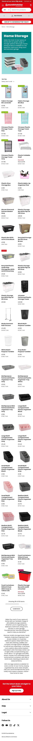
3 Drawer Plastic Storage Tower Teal (24, 129)
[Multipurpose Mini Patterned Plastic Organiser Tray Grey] (8, 397)
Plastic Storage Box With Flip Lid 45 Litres (24, 267)
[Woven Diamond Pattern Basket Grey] (8, 200)
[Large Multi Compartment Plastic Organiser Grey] (8, 427)
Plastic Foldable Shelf (24, 156)
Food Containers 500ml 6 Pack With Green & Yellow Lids (7, 588)
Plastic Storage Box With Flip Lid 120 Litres (24, 211)
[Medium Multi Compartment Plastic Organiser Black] (25, 516)
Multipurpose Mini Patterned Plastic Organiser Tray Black (8, 558)
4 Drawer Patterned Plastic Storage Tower (24, 297)
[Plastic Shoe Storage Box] (8, 174)
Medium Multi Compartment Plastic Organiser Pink (7, 528)
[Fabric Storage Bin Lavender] (8, 92)
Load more (16, 609)
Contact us (27, 1)
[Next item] (29, 15)
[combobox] (16, 10)
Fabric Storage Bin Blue (23, 102)
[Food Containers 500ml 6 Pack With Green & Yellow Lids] (8, 576)
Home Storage (10, 26)
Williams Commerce (11, 736)
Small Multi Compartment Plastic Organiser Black (7, 468)
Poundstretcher (10, 733)
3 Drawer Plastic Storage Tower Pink (7, 129)
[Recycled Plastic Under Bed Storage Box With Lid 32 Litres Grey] (8, 256)
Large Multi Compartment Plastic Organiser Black (24, 408)
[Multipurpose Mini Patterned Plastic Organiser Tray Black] (8, 546)
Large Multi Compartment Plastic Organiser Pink (24, 438)
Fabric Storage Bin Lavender (7, 102)
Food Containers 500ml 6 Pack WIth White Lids (24, 557)
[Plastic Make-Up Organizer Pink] (25, 174)
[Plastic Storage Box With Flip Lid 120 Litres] (25, 200)
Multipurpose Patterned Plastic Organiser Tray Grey (8, 378)
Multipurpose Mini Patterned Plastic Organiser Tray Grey (8, 408)
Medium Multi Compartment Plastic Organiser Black (24, 528)
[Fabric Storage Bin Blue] (25, 92)
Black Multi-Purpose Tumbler (24, 324)
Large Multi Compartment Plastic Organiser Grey (7, 438)
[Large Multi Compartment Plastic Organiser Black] (25, 397)
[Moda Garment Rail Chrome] (8, 314)
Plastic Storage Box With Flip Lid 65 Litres (7, 297)
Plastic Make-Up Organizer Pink (24, 184)
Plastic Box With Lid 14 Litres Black (7, 238)
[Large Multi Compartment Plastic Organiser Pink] (25, 427)
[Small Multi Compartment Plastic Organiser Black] (8, 456)
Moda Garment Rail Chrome (7, 324)
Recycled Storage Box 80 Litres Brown (24, 239)
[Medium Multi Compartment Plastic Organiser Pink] (8, 516)
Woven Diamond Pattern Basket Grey (7, 211)
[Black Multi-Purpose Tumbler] (25, 314)
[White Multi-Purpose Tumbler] (8, 341)
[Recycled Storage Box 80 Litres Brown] (25, 228)
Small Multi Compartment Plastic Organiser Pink (7, 498)
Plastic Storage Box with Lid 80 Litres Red (24, 587)
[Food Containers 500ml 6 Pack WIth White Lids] (25, 546)
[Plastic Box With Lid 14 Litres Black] (8, 228)
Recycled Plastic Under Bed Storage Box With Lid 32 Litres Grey (7, 268)
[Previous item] (4, 15)
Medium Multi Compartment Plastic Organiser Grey (24, 498)
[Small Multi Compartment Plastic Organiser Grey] (25, 456)
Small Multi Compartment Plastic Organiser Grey (24, 468)
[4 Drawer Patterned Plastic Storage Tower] (25, 286)
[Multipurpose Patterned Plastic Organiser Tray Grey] (8, 367)
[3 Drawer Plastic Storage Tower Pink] (8, 118)
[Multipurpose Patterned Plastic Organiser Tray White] (25, 367)
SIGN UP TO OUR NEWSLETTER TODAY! (16, 22)
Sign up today (16, 690)
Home (3, 26)
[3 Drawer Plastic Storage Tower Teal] (25, 118)
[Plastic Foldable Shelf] (25, 146)
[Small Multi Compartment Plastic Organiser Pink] (8, 486)
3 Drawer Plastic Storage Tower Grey (7, 157)
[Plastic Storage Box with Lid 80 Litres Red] (25, 576)
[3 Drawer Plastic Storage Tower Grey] (8, 146)
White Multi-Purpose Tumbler (7, 351)
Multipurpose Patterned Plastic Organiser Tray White (24, 378)
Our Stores (18, 16)
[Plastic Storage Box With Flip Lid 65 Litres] (8, 286)
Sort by (4, 79)
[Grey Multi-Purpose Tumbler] (25, 341)
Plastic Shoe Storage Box (6, 184)
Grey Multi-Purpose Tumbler (24, 351)
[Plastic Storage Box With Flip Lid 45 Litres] (25, 256)
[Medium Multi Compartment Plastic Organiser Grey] (25, 486)
